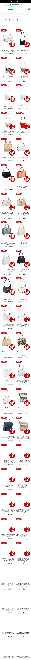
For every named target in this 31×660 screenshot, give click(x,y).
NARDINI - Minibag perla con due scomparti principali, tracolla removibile (8, 270)
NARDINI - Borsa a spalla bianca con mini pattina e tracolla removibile (23, 325)
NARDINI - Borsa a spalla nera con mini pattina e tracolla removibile (8, 298)
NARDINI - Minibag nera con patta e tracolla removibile (8, 184)
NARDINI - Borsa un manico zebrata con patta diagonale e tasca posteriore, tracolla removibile (8, 511)
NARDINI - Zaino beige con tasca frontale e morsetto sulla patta (23, 461)
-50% (3, 30)
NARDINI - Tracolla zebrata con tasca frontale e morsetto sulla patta (22, 535)
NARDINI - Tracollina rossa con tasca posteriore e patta (23, 132)
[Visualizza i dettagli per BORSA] (8, 369)
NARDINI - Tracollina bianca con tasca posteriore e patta (22, 104)
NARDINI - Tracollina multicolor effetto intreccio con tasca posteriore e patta (23, 77)
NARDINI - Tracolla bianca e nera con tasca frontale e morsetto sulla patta (8, 559)
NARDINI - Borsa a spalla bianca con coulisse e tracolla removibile (22, 381)
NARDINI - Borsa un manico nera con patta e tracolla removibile (8, 485)
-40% (3, 333)
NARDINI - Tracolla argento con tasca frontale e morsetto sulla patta (8, 657)
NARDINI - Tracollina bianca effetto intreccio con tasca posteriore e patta (8, 105)
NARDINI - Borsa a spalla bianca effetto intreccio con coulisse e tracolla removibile (8, 409)
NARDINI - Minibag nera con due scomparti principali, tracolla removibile (22, 270)
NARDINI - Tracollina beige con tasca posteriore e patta (8, 132)
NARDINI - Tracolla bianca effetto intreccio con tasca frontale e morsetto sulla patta (8, 50)
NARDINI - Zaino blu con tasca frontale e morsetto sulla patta (8, 437)
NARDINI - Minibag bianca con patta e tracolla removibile (23, 158)
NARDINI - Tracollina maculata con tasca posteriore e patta (8, 77)
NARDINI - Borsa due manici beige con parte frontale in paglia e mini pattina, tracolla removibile (23, 214)
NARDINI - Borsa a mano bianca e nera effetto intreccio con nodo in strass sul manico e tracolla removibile (23, 585)
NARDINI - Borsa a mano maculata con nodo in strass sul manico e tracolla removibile (23, 560)
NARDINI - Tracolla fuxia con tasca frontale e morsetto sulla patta (23, 657)
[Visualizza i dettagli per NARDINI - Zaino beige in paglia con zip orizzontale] (8, 147)
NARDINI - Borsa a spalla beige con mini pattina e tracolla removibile (23, 298)
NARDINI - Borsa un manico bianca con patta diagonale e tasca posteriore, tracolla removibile (22, 511)
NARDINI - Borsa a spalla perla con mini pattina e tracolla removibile (8, 325)
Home (2, 14)
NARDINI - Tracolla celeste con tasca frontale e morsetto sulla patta (22, 633)
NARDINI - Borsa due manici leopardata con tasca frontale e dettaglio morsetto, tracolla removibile (23, 353)
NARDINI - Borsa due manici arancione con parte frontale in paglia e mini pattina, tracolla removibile (22, 185)
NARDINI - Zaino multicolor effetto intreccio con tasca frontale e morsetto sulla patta (23, 437)
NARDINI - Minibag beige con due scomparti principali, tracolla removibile (22, 242)
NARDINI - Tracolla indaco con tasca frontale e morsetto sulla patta (8, 633)
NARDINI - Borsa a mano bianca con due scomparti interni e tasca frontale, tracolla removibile (23, 486)
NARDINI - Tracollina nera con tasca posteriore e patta (23, 50)
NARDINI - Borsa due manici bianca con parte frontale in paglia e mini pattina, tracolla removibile (8, 214)
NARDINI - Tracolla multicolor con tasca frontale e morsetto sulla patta (8, 535)
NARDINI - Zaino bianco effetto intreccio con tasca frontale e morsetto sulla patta (8, 461)
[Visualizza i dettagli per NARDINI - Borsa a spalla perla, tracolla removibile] (23, 599)
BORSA (8, 380)
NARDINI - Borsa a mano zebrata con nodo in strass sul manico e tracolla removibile (8, 584)
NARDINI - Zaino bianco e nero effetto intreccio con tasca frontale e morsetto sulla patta (23, 409)
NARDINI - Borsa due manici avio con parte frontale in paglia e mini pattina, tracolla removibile (8, 242)
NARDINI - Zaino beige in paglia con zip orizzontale (8, 158)
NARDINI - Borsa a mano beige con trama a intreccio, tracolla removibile (8, 353)
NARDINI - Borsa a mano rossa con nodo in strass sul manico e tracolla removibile (8, 609)
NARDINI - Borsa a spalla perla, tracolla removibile (23, 609)
